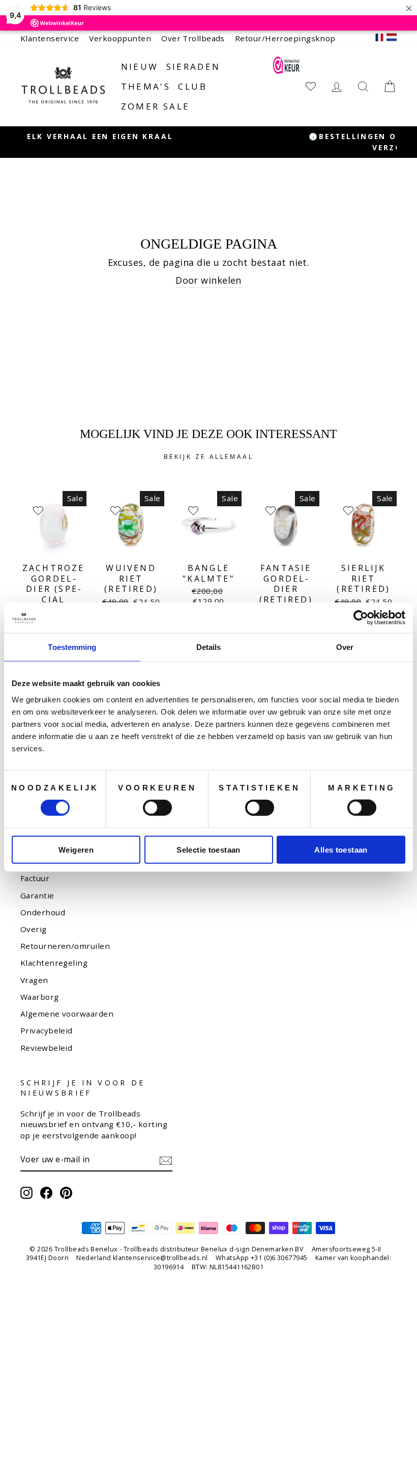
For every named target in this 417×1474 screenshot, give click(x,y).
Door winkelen (208, 280)
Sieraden (193, 66)
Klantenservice (49, 38)
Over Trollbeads (193, 38)
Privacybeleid (46, 1030)
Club (192, 86)
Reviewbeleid (46, 1048)
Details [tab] (208, 647)
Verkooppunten (120, 38)
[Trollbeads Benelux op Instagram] (26, 1193)
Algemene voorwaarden (66, 1013)
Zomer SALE (155, 106)
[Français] (379, 38)
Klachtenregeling (53, 963)
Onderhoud (42, 912)
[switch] (157, 808)
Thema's (146, 86)
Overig (33, 929)
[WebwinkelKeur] (286, 86)
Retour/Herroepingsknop (285, 38)
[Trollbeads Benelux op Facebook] (46, 1193)
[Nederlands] (391, 38)
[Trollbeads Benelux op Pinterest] (66, 1193)
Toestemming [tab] (72, 647)
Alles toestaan (340, 849)
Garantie (37, 895)
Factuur (34, 878)
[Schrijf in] (165, 1159)
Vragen (34, 980)
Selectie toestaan (208, 849)
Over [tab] (344, 647)
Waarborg (39, 997)
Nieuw (140, 66)
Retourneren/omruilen (65, 946)
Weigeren (76, 849)
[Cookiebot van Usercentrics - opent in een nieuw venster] (360, 617)
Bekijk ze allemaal (209, 456)
